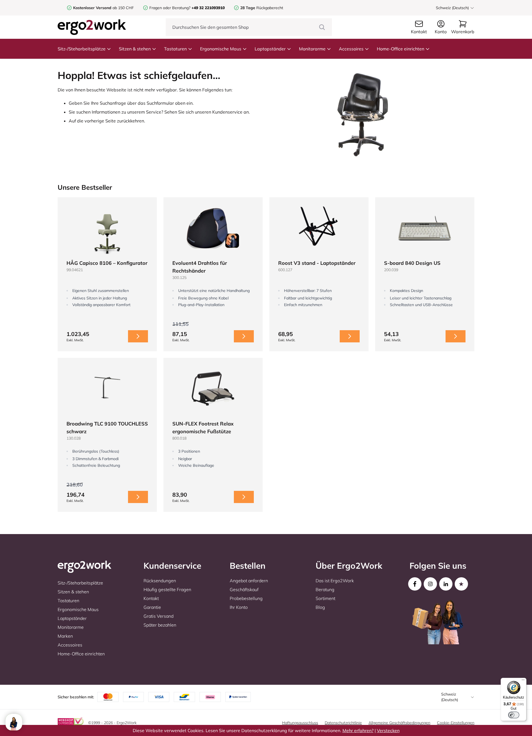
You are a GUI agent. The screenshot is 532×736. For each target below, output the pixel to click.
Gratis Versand (158, 616)
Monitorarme (312, 49)
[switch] (513, 715)
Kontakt (151, 598)
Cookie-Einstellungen (455, 722)
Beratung (325, 589)
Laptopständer (270, 49)
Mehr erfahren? (358, 730)
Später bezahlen (160, 625)
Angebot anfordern (249, 580)
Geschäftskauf (244, 589)
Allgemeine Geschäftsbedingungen (399, 722)
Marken (65, 636)
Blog (320, 607)
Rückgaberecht (261, 7)
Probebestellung (246, 598)
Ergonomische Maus (220, 49)
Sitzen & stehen (135, 49)
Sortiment (325, 598)
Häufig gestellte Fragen (167, 589)
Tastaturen (175, 49)
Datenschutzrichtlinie (343, 722)
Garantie (152, 607)
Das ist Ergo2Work (335, 580)
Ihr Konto (239, 607)
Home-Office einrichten (400, 49)
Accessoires (351, 49)
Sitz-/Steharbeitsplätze (82, 49)
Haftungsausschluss (300, 722)
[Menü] (523, 681)
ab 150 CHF (103, 7)
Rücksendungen (160, 580)
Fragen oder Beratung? (169, 7)
